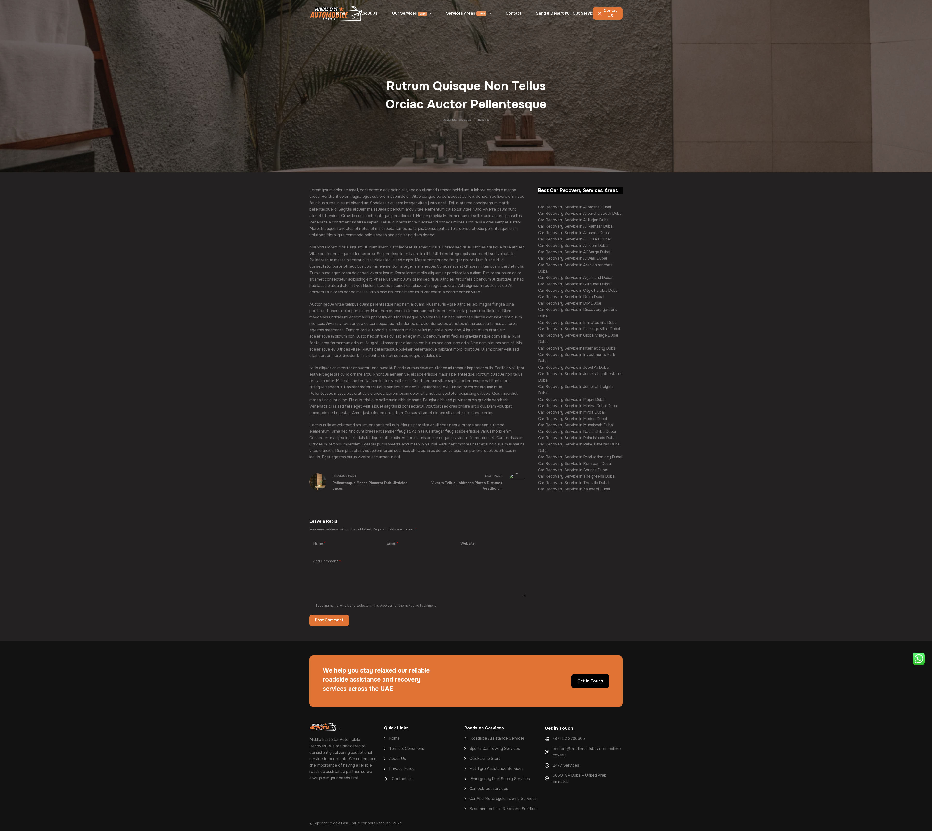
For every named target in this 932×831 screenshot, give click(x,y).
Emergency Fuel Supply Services (500, 778)
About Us (397, 758)
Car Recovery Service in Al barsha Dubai (574, 207)
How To (483, 120)
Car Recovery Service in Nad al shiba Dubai (577, 431)
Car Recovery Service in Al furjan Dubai (573, 220)
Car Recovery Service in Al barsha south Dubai (580, 213)
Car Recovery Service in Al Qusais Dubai (574, 239)
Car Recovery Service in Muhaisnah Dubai (576, 425)
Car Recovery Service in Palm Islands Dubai (577, 437)
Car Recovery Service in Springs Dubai (573, 469)
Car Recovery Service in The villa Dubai (573, 482)
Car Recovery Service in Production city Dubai (580, 457)
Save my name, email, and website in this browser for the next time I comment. (376, 605)
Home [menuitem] (339, 13)
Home (394, 738)
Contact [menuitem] (513, 13)
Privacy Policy (402, 768)
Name (319, 543)
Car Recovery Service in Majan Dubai (571, 399)
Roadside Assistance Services (498, 738)
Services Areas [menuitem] (465, 13)
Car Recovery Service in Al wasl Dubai (572, 258)
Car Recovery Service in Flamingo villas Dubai (579, 328)
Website (467, 543)
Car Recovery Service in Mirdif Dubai (571, 412)
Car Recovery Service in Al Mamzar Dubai (575, 226)
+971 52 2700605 (569, 738)
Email (392, 543)
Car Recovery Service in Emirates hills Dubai (577, 322)
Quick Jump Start (484, 758)
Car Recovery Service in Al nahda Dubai (574, 232)
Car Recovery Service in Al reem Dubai (573, 245)
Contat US (610, 13)
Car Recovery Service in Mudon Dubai (572, 418)
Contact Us (402, 778)
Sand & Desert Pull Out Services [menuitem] (567, 13)
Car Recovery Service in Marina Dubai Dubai (578, 405)
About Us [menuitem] (368, 13)
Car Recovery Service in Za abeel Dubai (574, 489)
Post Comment (329, 620)
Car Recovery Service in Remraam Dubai (575, 463)
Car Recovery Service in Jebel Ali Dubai (573, 367)
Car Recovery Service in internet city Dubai (577, 348)
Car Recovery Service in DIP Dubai (569, 303)
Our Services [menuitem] (408, 13)
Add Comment (327, 561)
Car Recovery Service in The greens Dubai (576, 476)
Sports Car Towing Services (494, 748)
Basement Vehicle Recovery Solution (503, 808)
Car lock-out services (488, 788)
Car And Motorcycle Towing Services (503, 798)
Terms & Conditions (406, 748)
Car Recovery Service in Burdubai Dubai (574, 284)
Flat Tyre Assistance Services (496, 768)
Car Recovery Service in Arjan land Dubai (575, 277)
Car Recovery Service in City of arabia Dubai (578, 290)
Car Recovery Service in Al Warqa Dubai (574, 252)
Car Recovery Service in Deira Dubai (571, 296)
